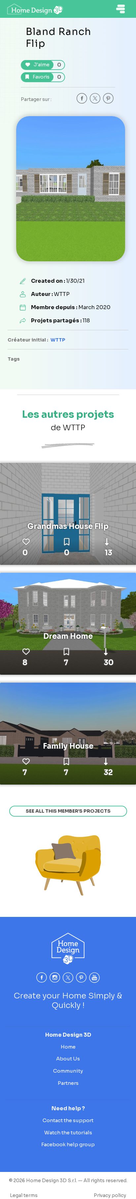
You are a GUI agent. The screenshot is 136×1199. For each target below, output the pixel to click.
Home (68, 1047)
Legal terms (24, 1195)
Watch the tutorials (68, 1132)
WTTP (58, 340)
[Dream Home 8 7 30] (68, 623)
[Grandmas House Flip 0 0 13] (68, 513)
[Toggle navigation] (120, 9)
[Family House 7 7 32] (68, 733)
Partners (68, 1083)
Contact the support (68, 1120)
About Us (68, 1058)
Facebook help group (68, 1144)
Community (68, 1071)
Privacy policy (110, 1195)
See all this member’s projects (68, 811)
